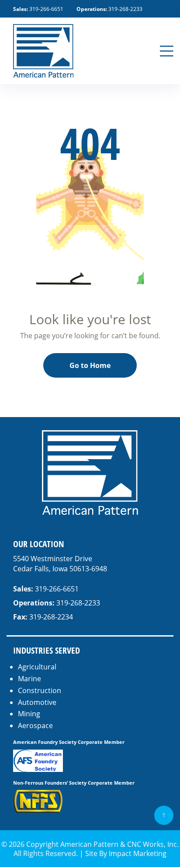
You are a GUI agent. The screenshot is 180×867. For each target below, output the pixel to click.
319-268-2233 (125, 8)
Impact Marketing (137, 853)
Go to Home (90, 365)
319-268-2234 (51, 616)
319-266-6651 (46, 8)
